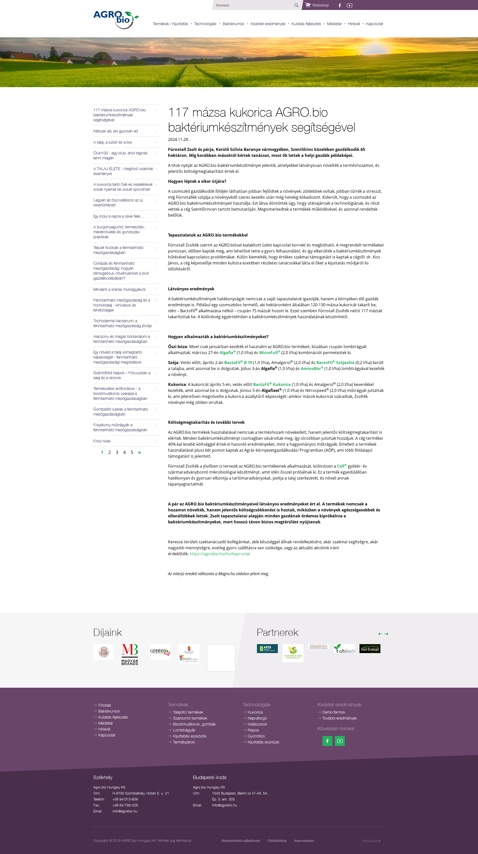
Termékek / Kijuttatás (170, 23)
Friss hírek (102, 441)
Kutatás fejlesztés (306, 23)
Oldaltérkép (277, 840)
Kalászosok (257, 724)
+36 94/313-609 (125, 799)
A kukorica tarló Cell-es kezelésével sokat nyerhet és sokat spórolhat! (122, 186)
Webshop (320, 5)
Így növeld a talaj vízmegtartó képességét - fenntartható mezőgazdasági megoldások (117, 357)
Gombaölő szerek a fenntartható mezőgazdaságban (120, 411)
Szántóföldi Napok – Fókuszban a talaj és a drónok (121, 375)
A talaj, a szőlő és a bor (112, 142)
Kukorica (255, 712)
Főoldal (104, 705)
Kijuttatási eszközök (190, 736)
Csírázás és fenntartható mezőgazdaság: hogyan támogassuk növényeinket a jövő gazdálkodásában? (121, 270)
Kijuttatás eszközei (263, 742)
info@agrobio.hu (125, 811)
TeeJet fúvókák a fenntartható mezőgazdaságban (118, 250)
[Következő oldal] (139, 452)
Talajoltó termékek (188, 712)
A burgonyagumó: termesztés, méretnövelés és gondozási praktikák (119, 232)
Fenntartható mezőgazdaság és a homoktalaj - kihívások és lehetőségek (121, 305)
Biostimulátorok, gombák (194, 724)
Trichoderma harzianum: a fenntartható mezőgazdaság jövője (122, 323)
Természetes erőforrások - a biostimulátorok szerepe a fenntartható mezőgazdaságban (120, 393)
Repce (253, 730)
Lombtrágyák (184, 730)
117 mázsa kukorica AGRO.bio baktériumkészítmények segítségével (119, 115)
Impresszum (304, 840)
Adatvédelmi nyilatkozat (241, 840)
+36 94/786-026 (125, 805)
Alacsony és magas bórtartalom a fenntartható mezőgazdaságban (121, 339)
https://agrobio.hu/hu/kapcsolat (220, 553)
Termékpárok (184, 742)
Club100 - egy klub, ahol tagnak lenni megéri (120, 155)
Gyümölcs (256, 736)
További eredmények (339, 718)
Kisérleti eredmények (268, 23)
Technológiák (205, 23)
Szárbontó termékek (190, 718)
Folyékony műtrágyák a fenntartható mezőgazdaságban (120, 427)
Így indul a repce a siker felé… (118, 216)
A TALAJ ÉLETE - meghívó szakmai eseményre (123, 171)
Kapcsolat (374, 23)
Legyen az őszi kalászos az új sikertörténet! (118, 202)
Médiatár (334, 23)
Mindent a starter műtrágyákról (119, 289)
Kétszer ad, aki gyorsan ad (115, 131)
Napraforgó (257, 718)
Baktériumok (233, 23)
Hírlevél (354, 23)
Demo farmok (333, 712)
